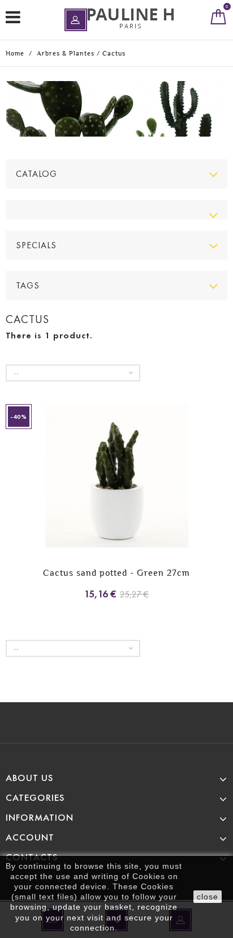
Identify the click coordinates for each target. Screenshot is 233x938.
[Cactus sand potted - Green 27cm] (116, 477)
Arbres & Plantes (65, 53)
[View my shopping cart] (218, 19)
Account (30, 837)
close (207, 896)
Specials (36, 245)
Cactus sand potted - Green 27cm (116, 573)
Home (15, 53)
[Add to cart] (15, 499)
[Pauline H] (130, 18)
